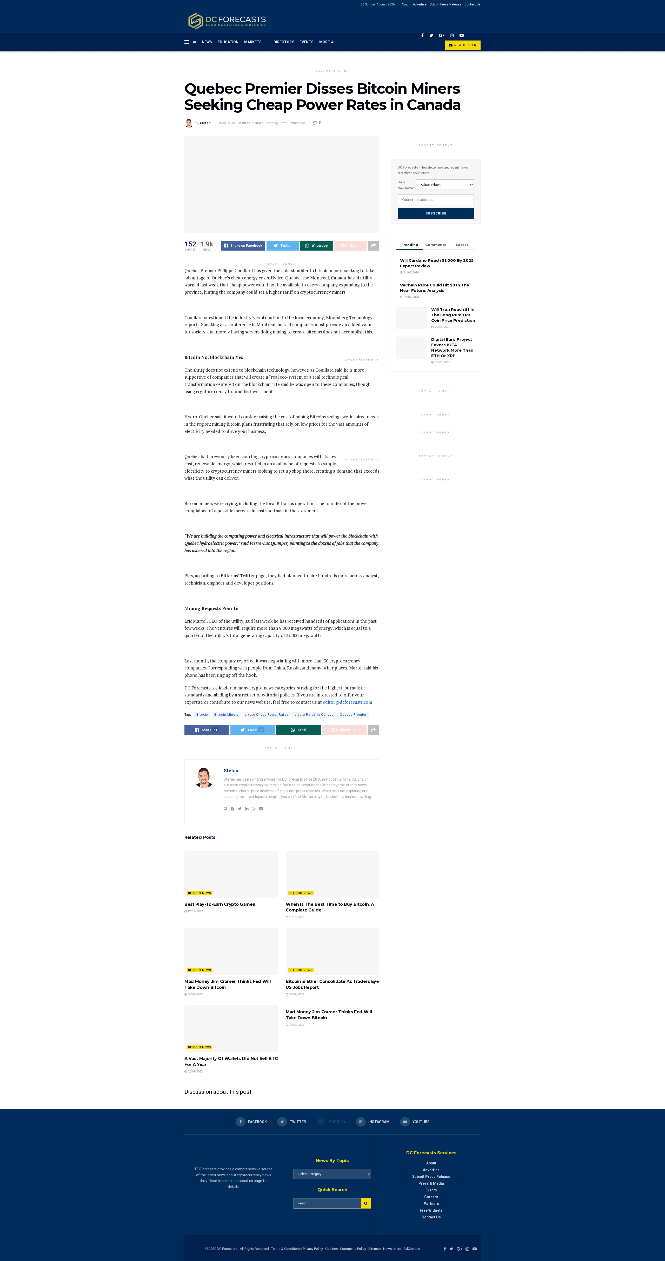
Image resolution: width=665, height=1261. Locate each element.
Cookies (331, 1249)
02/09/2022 (296, 994)
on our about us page (245, 1181)
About (405, 4)
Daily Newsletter (406, 185)
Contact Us (472, 4)
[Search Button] (366, 1203)
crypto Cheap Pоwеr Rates (267, 714)
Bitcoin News (252, 123)
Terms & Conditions (286, 1249)
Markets (253, 42)
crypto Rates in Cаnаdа (314, 714)
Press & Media (431, 1183)
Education (228, 42)
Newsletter (464, 45)
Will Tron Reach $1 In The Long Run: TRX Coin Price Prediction (453, 315)
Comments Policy (353, 1249)
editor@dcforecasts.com (347, 702)
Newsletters (392, 1249)
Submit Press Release (445, 4)
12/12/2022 (195, 911)
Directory (284, 42)
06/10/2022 (296, 917)
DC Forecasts (227, 1249)
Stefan (205, 123)
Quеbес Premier (353, 714)
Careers (431, 1197)
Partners (431, 1204)
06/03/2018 (227, 123)
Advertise (420, 4)
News (207, 42)
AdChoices (411, 1249)
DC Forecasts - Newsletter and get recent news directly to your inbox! (433, 170)
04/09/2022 (195, 994)
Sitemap (374, 1249)
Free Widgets (431, 1210)
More (324, 42)
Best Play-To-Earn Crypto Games (219, 904)
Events (307, 42)
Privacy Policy (313, 1249)
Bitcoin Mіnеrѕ (226, 714)
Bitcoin (202, 714)
